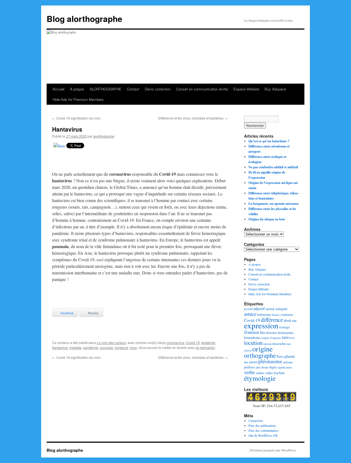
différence (272, 319)
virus (133, 347)
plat (246, 362)
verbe (249, 372)
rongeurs (121, 347)
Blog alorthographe (84, 18)
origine (262, 348)
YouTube (279, 373)
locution (253, 342)
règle (273, 367)
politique (288, 362)
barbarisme (264, 315)
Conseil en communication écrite (202, 89)
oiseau (247, 350)
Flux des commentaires (263, 430)
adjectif (259, 308)
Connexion (255, 420)
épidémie (208, 342)
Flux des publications (262, 425)
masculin (279, 343)
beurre (276, 315)
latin (285, 337)
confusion (287, 315)
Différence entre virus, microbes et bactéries (193, 118)
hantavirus (60, 347)
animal (270, 309)
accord (248, 309)
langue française (271, 338)
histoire (271, 332)
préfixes (249, 367)
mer (289, 344)
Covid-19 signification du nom (76, 118)
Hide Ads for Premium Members (78, 99)
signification (285, 367)
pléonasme (270, 361)
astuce (250, 313)
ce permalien (205, 347)
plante (290, 356)
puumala (106, 347)
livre (292, 338)
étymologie (260, 378)
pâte (258, 367)
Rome (265, 367)
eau (294, 320)
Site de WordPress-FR (263, 435)
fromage (284, 327)
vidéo (269, 372)
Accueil (58, 89)
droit (287, 320)
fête (262, 332)
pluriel (253, 362)
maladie (75, 347)
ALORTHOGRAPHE (105, 89)
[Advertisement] (140, 161)
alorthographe (103, 136)
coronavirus (175, 342)
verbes (260, 373)
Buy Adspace (275, 89)
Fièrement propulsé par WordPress (273, 450)
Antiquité (281, 308)
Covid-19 (193, 342)
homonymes (286, 332)
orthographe (260, 355)
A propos (77, 89)
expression (261, 325)
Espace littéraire (246, 89)
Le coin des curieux (111, 342)
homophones (252, 337)
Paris (280, 356)
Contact (133, 89)
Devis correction (158, 89)
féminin (251, 332)
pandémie (90, 347)
